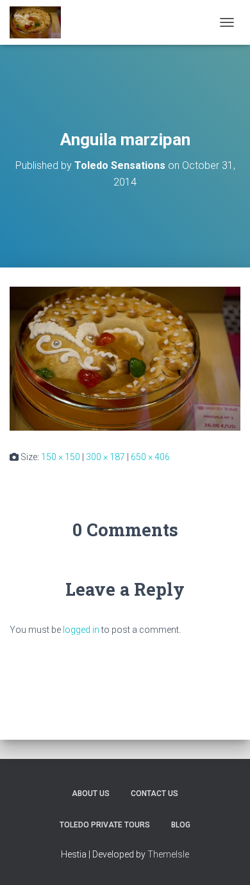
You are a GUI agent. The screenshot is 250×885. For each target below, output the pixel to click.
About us (91, 793)
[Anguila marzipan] (125, 358)
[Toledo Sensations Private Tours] (40, 22)
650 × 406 (150, 457)
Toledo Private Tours (105, 824)
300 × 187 (105, 457)
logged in (81, 630)
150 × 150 (60, 457)
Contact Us (154, 793)
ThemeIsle (168, 854)
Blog (180, 824)
